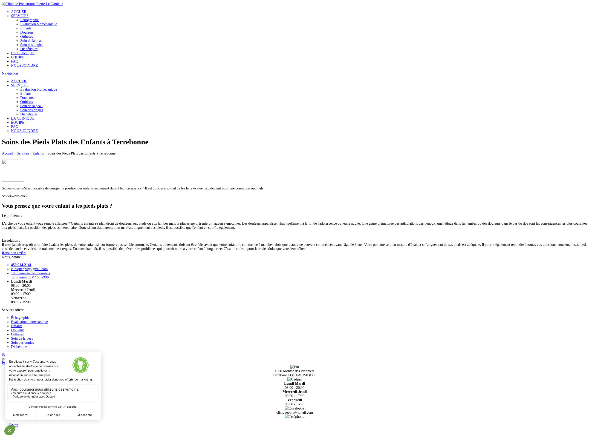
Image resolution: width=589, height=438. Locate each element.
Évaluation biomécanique (38, 24)
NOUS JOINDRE (24, 65)
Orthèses (26, 36)
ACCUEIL (19, 12)
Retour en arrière (14, 253)
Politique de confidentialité (294, 434)
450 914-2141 (294, 421)
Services (23, 153)
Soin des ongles (31, 45)
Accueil (7, 153)
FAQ (14, 61)
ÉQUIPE (17, 57)
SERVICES (20, 16)
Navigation (10, 73)
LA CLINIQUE (23, 53)
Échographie (29, 20)
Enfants (25, 28)
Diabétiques (29, 49)
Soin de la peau (31, 41)
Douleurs (27, 32)
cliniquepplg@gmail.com (29, 269)
